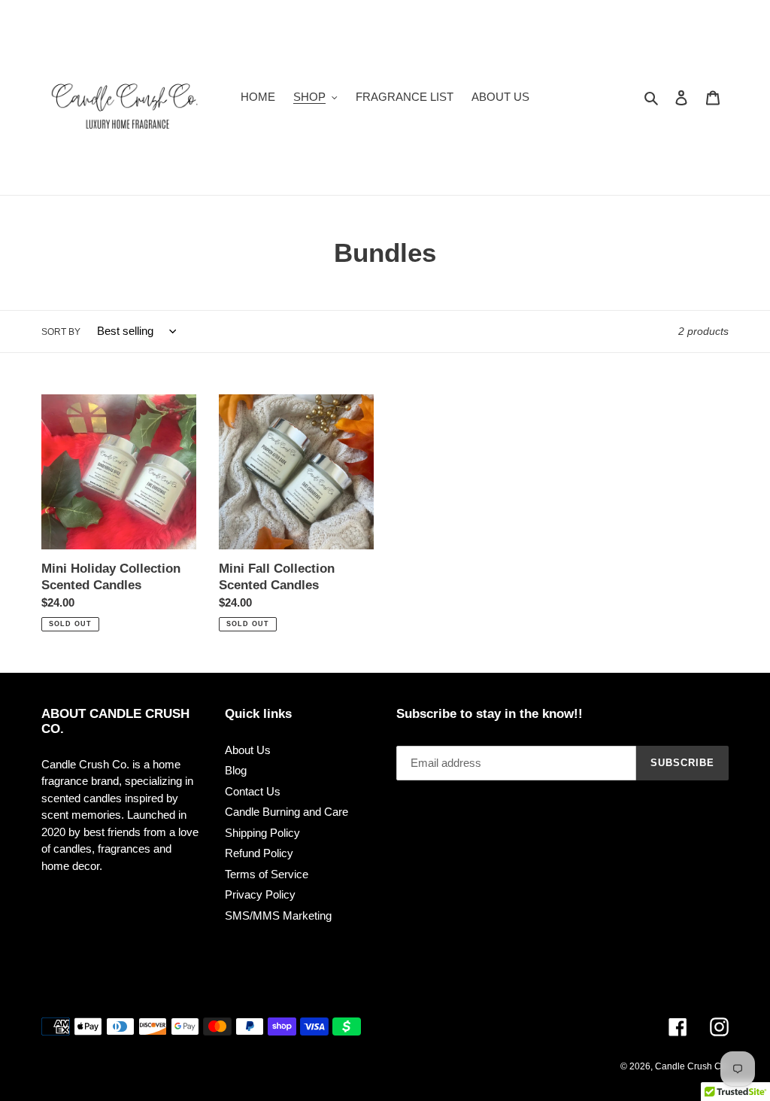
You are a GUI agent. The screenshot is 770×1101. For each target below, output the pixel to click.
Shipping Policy (262, 832)
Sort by (60, 332)
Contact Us (252, 791)
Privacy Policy (260, 894)
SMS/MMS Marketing (278, 915)
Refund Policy (259, 853)
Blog (236, 770)
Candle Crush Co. (692, 1066)
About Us (248, 750)
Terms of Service (266, 874)
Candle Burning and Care (286, 811)
